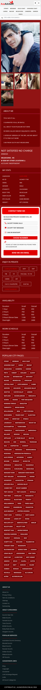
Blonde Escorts (7, 643)
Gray (25, 538)
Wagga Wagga (19, 407)
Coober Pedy (8, 488)
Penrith (28, 499)
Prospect (7, 538)
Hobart (14, 373)
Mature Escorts (7, 654)
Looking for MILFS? (11, 269)
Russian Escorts (7, 649)
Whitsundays (20, 430)
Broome (6, 461)
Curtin (32, 561)
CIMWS (7, 279)
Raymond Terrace (10, 403)
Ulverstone (18, 557)
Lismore (29, 392)
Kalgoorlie (30, 465)
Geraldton (18, 465)
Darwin (35, 11)
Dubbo (33, 384)
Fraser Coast (19, 415)
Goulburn (17, 388)
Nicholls (7, 572)
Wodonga (7, 453)
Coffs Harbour (22, 384)
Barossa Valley (22, 484)
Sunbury (25, 446)
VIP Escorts (6, 657)
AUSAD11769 (24, 179)
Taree (19, 503)
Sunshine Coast (32, 8)
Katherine (20, 457)
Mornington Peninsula (22, 453)
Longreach (8, 423)
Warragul (18, 450)
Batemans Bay (17, 377)
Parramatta (29, 496)
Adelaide (23, 373)
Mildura (7, 442)
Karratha (7, 469)
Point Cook (8, 515)
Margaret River (9, 473)
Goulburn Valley (30, 388)
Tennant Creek (9, 546)
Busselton (26, 461)
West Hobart (30, 557)
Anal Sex (26, 284)
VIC (13, 158)
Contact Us (5, 603)
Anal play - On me (26, 274)
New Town (32, 553)
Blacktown (18, 499)
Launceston (19, 480)
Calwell (23, 561)
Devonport (8, 480)
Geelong (26, 434)
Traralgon (8, 450)
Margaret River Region (26, 473)
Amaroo (7, 561)
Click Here (23, 176)
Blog (3, 666)
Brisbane (13, 8)
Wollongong (8, 411)
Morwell (23, 442)
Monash (16, 569)
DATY (24, 269)
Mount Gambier (21, 488)
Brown (22, 196)
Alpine (6, 576)
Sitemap (5, 600)
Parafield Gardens (10, 534)
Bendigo (17, 434)
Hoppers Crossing (23, 511)
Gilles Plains (8, 526)
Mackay (11, 11)
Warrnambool (31, 450)
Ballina (6, 377)
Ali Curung (29, 572)
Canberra (28, 11)
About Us (5, 592)
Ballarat (7, 434)
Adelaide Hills (9, 484)
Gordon (23, 565)
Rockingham (21, 476)
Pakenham (33, 442)
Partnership (6, 606)
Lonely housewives (11, 289)
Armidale (7, 499)
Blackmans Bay (9, 549)
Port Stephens (28, 411)
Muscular (23, 192)
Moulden (19, 542)
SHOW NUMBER (20, 238)
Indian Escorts (7, 652)
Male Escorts (6, 618)
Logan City (17, 519)
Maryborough (20, 423)
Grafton (7, 392)
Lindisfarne (20, 553)
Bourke (6, 380)
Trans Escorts (6, 623)
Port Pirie (7, 496)
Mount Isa (32, 423)
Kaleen (31, 565)
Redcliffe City (8, 523)
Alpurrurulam (17, 576)
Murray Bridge (23, 530)
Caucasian (23, 189)
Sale (5, 446)
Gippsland (7, 438)
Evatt (14, 565)
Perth (20, 14)
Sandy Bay (7, 557)
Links (4, 677)
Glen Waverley (9, 511)
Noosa (27, 519)
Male (21, 186)
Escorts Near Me (7, 615)
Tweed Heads (29, 503)
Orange (15, 400)
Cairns (5, 11)
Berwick (7, 507)
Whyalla (33, 492)
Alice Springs (8, 457)
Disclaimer (5, 672)
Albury (32, 373)
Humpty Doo (8, 542)
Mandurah (30, 469)
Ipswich (26, 419)
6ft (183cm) (24, 202)
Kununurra (18, 469)
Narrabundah (27, 569)
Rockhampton (9, 426)
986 (21, 183)
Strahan (30, 480)
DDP (33, 269)
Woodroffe (22, 546)
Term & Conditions (8, 598)
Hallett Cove (20, 526)
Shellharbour (9, 503)
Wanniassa (17, 572)
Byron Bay (28, 380)
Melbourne (19, 11)
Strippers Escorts (7, 632)
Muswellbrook (19, 396)
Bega (18, 411)
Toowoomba (21, 426)
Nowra (6, 400)
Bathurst (29, 377)
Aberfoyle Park (22, 523)
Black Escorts (6, 646)
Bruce (15, 561)
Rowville (18, 515)
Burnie (32, 476)
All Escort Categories (9, 680)
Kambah (6, 569)
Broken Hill (17, 380)
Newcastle (32, 396)
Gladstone (31, 415)
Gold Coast (21, 8)
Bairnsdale (32, 430)
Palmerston (30, 542)
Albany (29, 457)
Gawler (33, 523)
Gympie (6, 419)
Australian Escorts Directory (11, 640)
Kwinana (17, 538)
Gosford (7, 388)
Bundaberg (8, 415)
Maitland (7, 396)
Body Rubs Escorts (8, 629)
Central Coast (9, 384)
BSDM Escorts (7, 626)
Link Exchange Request (9, 674)
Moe (14, 442)
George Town (22, 549)
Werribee (7, 519)
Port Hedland (9, 476)
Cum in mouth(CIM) (11, 284)
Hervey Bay (16, 419)
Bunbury (16, 461)
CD (14, 274)
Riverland (18, 496)
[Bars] (35, 3)
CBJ (6, 274)
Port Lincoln (8, 492)
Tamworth (7, 407)
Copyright (5, 669)
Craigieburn (17, 507)
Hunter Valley (18, 392)
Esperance (7, 465)
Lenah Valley (8, 553)
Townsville (8, 430)
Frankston (29, 507)
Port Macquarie (27, 400)
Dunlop (6, 565)
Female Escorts (7, 620)
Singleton (23, 403)
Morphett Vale (9, 530)
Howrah (34, 549)
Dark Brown (24, 199)
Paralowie (24, 534)
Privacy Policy (6, 595)
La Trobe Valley (20, 438)
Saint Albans (29, 515)
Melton (31, 438)
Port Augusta (21, 492)
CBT (16, 279)
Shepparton (14, 446)
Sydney (6, 8)
